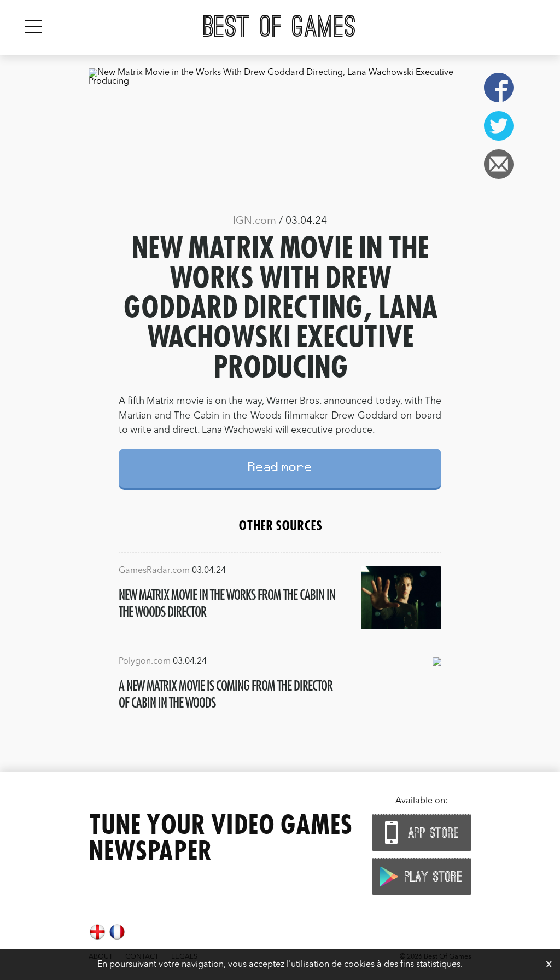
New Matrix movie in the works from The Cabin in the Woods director (227, 602)
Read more (280, 468)
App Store (431, 833)
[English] (98, 938)
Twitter (498, 125)
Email (498, 164)
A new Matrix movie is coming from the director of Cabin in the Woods (225, 693)
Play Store (431, 877)
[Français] (117, 938)
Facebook (498, 87)
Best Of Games (279, 27)
